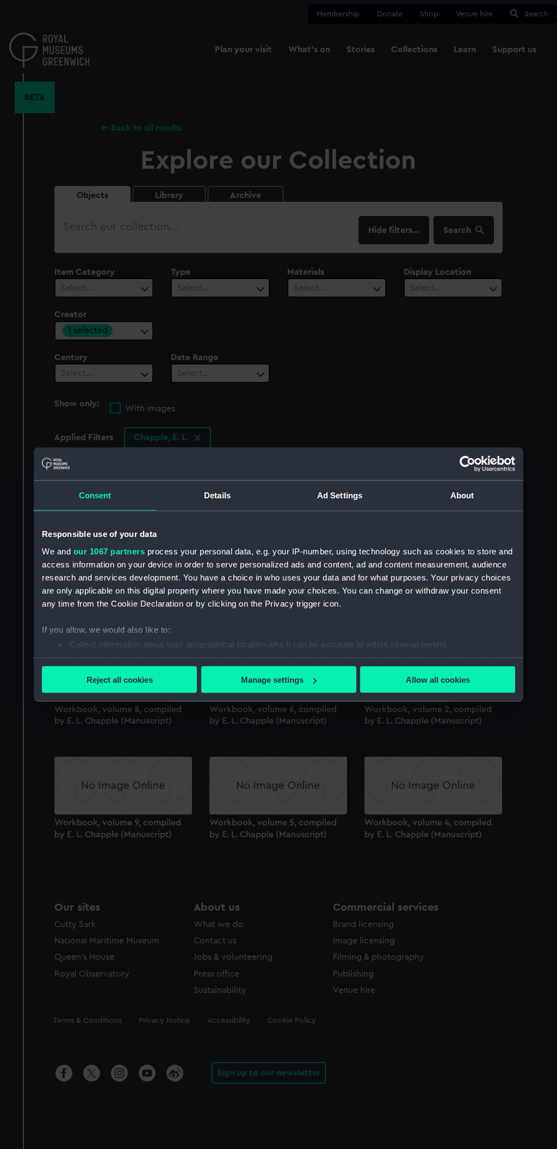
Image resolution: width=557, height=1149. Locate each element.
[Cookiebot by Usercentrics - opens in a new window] (467, 464)
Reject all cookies (119, 679)
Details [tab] (217, 495)
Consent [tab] (95, 495)
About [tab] (462, 495)
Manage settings (272, 679)
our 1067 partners (109, 550)
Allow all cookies (438, 679)
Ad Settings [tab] (339, 495)
